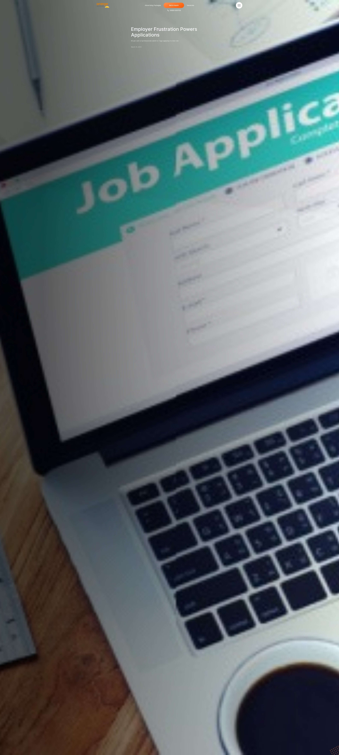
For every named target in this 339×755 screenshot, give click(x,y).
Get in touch (174, 5)
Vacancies (190, 5)
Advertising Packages (153, 5)
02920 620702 (175, 10)
